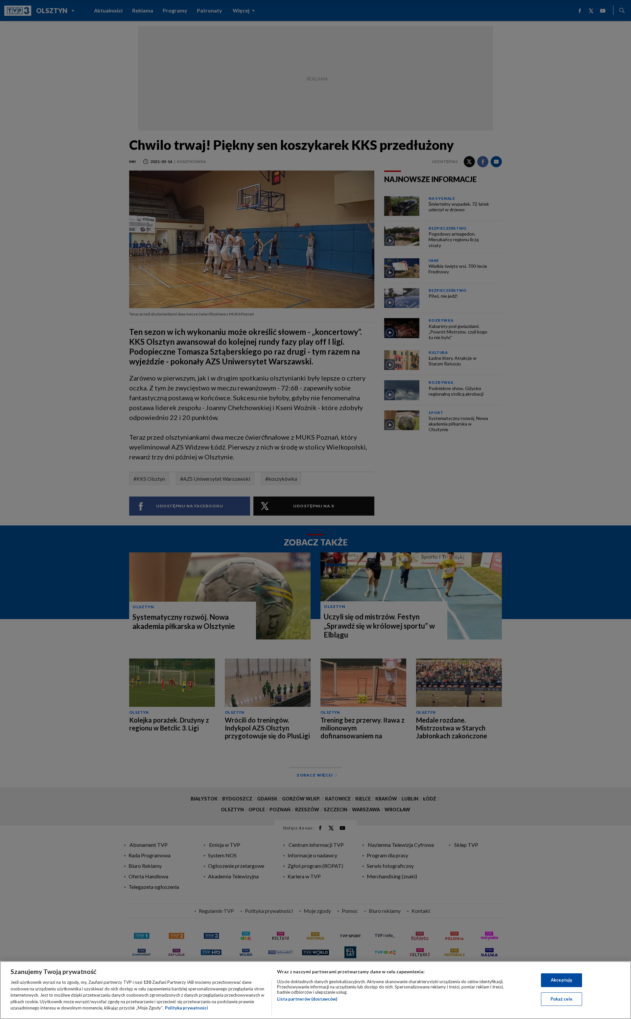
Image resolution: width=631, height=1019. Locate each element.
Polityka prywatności (186, 1007)
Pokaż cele (561, 999)
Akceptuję (561, 980)
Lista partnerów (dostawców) (307, 999)
